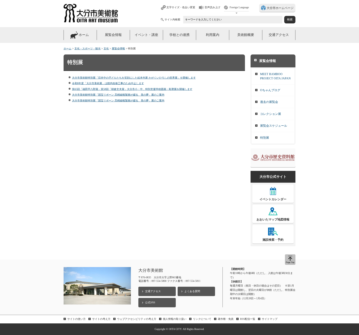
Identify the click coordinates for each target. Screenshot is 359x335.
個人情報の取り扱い (174, 319)
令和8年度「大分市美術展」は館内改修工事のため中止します (108, 83)
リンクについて (202, 319)
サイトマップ (269, 319)
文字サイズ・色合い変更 (180, 7)
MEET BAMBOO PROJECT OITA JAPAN (275, 76)
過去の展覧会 (269, 101)
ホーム (67, 48)
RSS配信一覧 (247, 319)
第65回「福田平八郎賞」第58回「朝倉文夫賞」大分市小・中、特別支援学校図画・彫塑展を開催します (132, 89)
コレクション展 (270, 113)
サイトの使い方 (76, 319)
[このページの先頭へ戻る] (290, 259)
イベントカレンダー (273, 199)
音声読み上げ (212, 7)
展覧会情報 (118, 48)
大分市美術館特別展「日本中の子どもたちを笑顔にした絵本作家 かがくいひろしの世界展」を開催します (134, 77)
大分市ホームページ (280, 8)
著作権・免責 (226, 319)
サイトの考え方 (101, 319)
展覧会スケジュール (273, 125)
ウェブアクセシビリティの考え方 (136, 319)
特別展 (264, 137)
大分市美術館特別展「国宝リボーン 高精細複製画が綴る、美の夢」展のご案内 (118, 94)
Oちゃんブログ (270, 90)
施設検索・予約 (273, 239)
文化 (106, 48)
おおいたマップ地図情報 (273, 219)
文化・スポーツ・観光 (87, 48)
